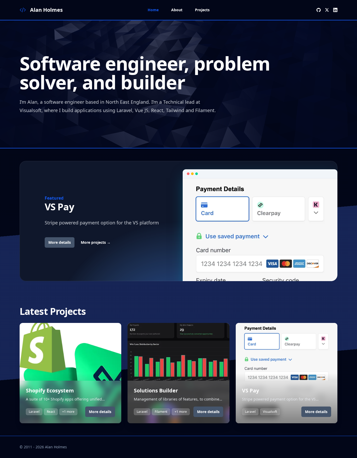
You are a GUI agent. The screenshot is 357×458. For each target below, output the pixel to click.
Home (153, 9)
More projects (96, 242)
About (176, 9)
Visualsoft (270, 411)
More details (59, 242)
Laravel (34, 411)
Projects (202, 9)
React (51, 411)
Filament (161, 411)
